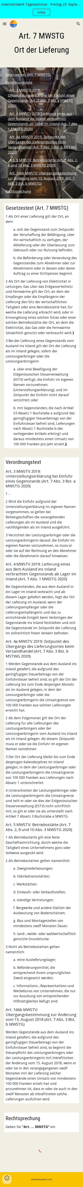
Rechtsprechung (18, 191)
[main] (41, 43)
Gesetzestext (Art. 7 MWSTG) (28, 74)
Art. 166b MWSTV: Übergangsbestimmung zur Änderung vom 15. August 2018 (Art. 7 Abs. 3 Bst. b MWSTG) (42, 178)
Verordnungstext (19, 82)
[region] (41, 9)
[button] (4, 23)
